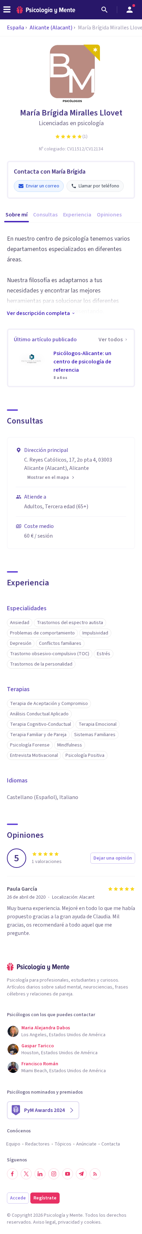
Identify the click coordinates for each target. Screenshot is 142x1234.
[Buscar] (104, 10)
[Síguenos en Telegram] (81, 1173)
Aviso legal (44, 1222)
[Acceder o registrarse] (129, 10)
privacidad (69, 1222)
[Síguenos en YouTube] (67, 1173)
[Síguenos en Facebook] (12, 1173)
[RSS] (95, 1173)
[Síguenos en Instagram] (53, 1173)
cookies (92, 1222)
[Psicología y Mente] (46, 9)
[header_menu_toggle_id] (7, 10)
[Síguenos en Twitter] (26, 1173)
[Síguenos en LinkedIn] (39, 1173)
